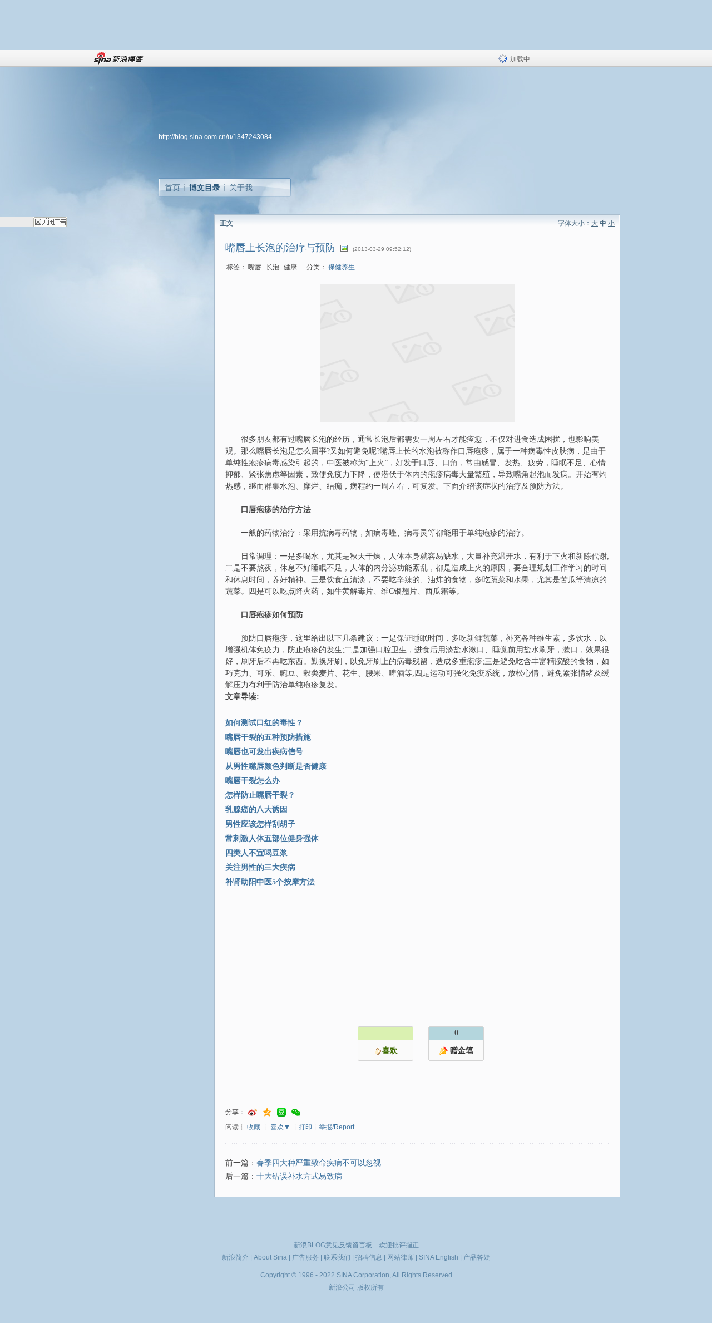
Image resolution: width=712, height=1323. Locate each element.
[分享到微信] (295, 1112)
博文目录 (204, 187)
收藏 (253, 1127)
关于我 (241, 187)
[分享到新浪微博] (252, 1112)
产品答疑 (476, 1257)
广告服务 (305, 1257)
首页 (172, 187)
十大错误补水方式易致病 (299, 1176)
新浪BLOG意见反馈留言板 (333, 1245)
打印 (305, 1127)
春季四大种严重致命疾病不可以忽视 (318, 1163)
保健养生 (341, 267)
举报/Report (336, 1127)
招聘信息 (368, 1257)
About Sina (270, 1257)
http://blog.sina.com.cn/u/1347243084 (215, 137)
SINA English (438, 1257)
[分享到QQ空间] (267, 1112)
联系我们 (337, 1257)
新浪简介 (235, 1257)
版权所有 (370, 1287)
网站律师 (400, 1257)
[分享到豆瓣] (281, 1112)
